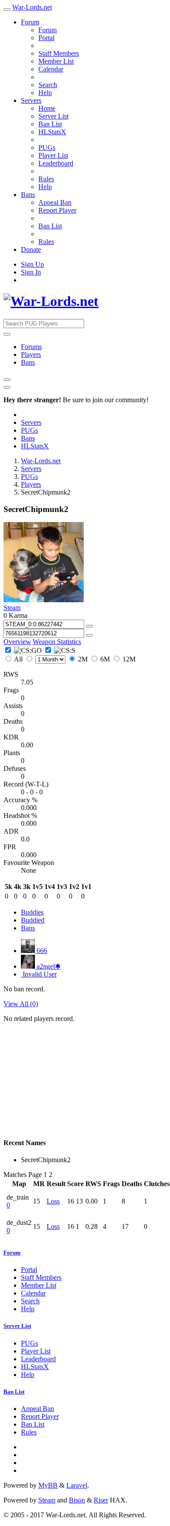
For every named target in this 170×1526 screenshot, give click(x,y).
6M (105, 659)
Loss (53, 1201)
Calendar (50, 69)
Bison (77, 1500)
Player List (53, 155)
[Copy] (89, 626)
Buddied (32, 920)
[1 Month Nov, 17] (45, 659)
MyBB (48, 1485)
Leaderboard (55, 163)
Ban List (50, 124)
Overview (17, 641)
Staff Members (58, 53)
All (18, 659)
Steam (11, 607)
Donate (31, 249)
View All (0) (20, 1003)
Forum (30, 22)
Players (31, 354)
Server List (53, 116)
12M (128, 659)
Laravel (76, 1485)
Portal (46, 37)
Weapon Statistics (57, 641)
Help (45, 92)
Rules (46, 179)
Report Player (57, 210)
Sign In (31, 272)
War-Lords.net (32, 7)
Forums (31, 346)
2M (82, 659)
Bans (28, 194)
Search (47, 84)
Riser (101, 1500)
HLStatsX (52, 132)
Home (46, 108)
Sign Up (32, 264)
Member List (56, 61)
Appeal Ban (54, 202)
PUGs (46, 147)
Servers (31, 100)
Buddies (32, 912)
